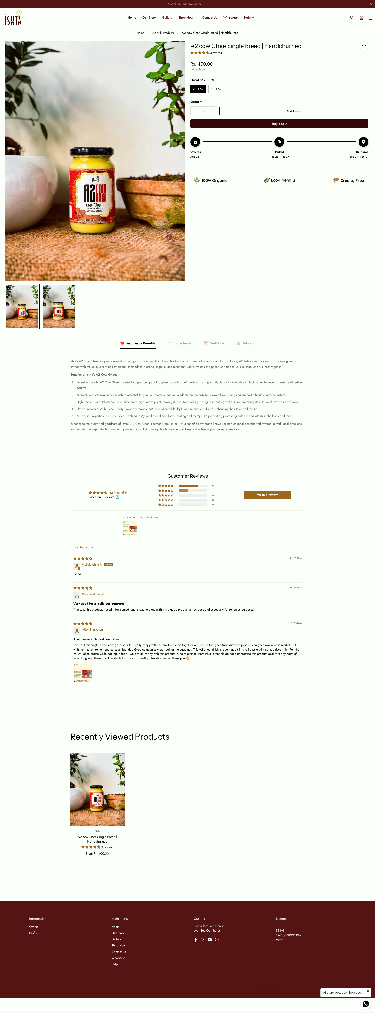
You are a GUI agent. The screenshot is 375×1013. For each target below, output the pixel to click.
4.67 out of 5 (118, 492)
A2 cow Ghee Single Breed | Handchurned (97, 839)
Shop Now (186, 17)
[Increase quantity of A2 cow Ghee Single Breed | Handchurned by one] (211, 111)
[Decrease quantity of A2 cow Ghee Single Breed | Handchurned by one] (195, 111)
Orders (33, 926)
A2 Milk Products (163, 33)
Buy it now (279, 123)
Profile (33, 933)
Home (132, 17)
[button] (200, 52)
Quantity (196, 101)
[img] (82, 558)
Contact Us (209, 17)
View (279, 940)
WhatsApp (230, 17)
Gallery (167, 17)
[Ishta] (12, 17)
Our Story (149, 17)
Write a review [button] (267, 495)
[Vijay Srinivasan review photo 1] (82, 673)
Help (247, 17)
